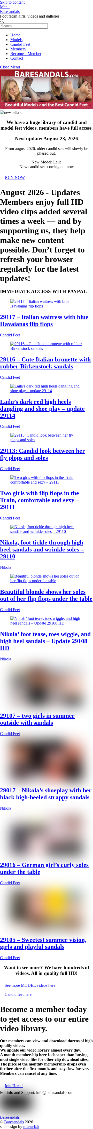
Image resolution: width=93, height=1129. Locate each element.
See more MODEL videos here (30, 985)
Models (16, 39)
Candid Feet (20, 44)
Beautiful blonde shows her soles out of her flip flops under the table (46, 595)
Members (18, 49)
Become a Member (25, 53)
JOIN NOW (15, 177)
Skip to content (12, 2)
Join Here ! (14, 1086)
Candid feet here (18, 994)
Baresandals (14, 1122)
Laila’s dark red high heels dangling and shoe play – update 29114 (42, 408)
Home (15, 35)
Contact (16, 58)
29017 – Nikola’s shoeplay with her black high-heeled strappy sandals (46, 794)
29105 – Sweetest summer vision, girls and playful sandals (43, 943)
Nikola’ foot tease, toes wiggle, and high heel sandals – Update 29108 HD (45, 641)
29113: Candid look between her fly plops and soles (42, 454)
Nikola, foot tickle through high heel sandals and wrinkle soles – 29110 (42, 549)
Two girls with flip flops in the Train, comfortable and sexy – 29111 (39, 500)
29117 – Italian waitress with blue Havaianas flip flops (44, 320)
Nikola (5, 567)
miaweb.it (31, 1126)
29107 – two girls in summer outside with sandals (37, 719)
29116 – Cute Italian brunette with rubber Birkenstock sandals (45, 363)
